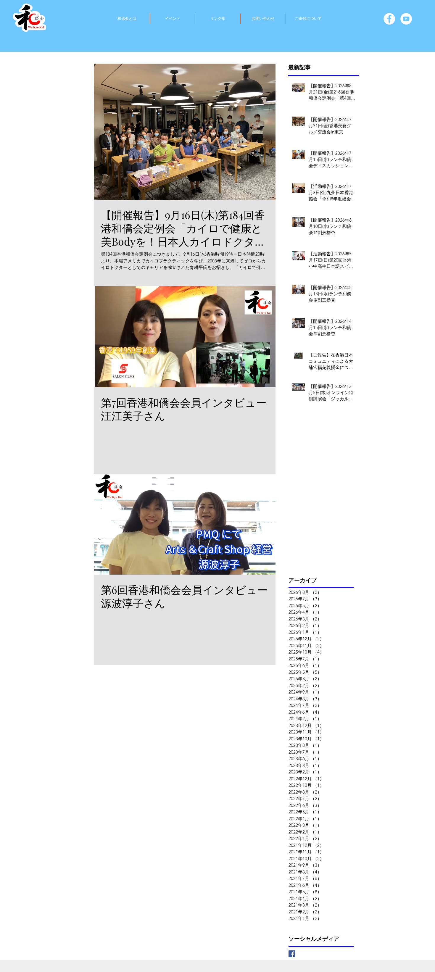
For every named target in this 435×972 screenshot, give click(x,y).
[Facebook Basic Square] (292, 953)
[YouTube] (406, 19)
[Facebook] (389, 19)
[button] (127, 19)
